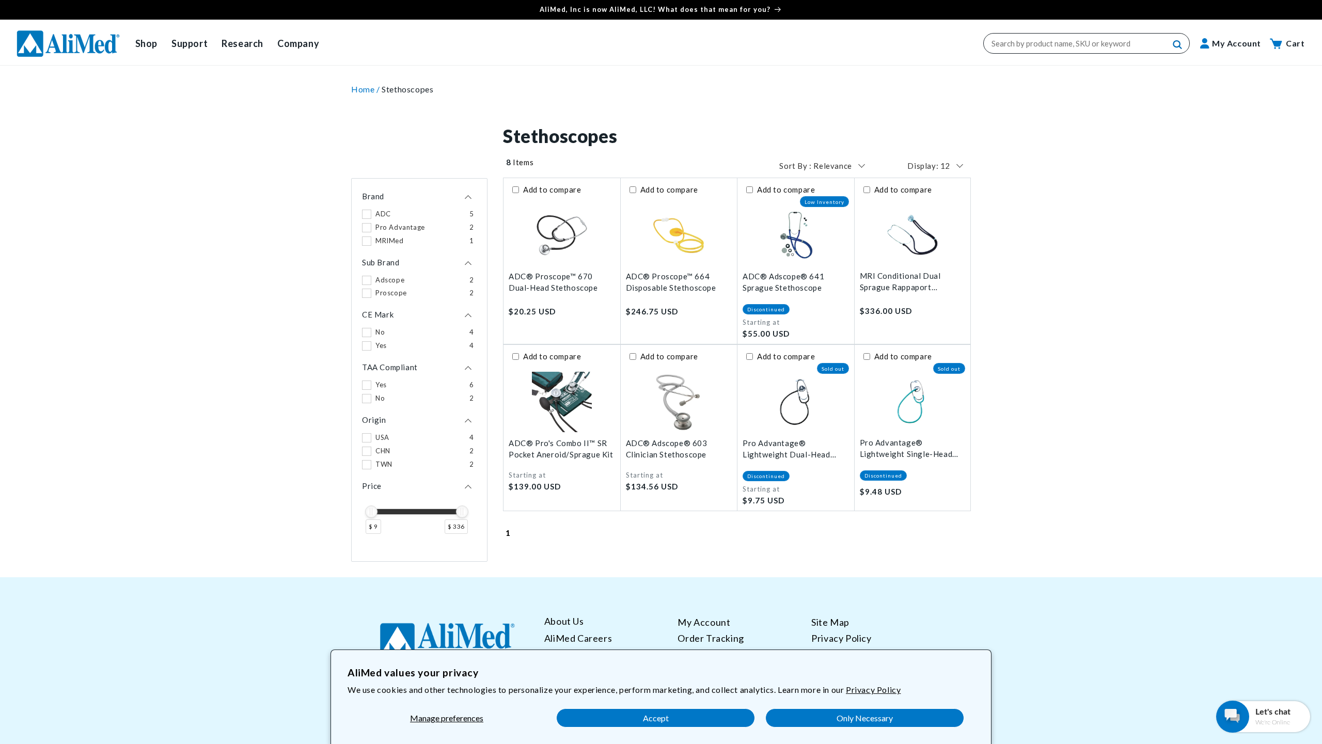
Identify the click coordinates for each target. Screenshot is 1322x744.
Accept (656, 718)
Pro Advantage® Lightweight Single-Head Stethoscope (906, 449)
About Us (564, 621)
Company (298, 43)
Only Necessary (865, 718)
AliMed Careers (578, 638)
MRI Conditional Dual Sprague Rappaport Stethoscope (900, 282)
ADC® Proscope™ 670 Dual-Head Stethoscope (553, 282)
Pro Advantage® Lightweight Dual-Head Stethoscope (786, 449)
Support (189, 43)
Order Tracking (711, 638)
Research (242, 43)
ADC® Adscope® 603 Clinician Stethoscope (666, 449)
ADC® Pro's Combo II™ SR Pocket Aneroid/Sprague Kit (561, 449)
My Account (704, 622)
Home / (366, 89)
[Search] (1178, 45)
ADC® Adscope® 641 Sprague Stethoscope (783, 282)
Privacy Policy (873, 689)
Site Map (830, 622)
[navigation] (419, 370)
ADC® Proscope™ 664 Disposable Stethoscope (671, 282)
